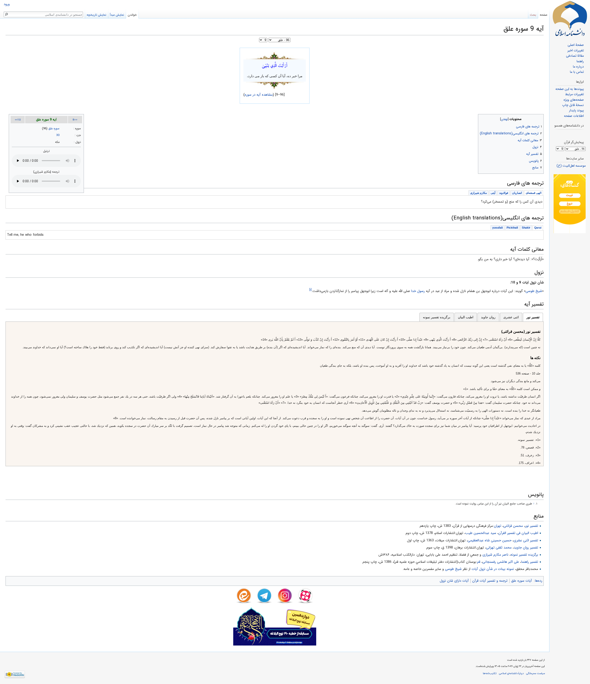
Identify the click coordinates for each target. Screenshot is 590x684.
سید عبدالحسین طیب (480, 533)
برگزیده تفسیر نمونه (436, 317)
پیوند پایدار (576, 110)
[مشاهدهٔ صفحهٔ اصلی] (569, 18)
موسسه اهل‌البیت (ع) (571, 165)
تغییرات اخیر (575, 50)
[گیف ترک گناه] (570, 203)
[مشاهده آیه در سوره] (275, 55)
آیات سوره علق (521, 581)
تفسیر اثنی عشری (525, 540)
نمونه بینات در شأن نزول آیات (493, 569)
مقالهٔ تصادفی (575, 56)
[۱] (310, 290)
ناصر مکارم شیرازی (495, 554)
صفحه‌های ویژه (573, 100)
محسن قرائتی (513, 526)
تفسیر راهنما (529, 562)
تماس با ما (577, 72)
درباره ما (578, 66)
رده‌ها (538, 581)
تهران (497, 526)
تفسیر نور (533, 317)
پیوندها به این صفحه (569, 89)
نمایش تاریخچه (96, 14)
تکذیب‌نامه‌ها (489, 673)
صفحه (543, 14)
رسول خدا (418, 291)
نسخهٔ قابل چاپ (573, 105)
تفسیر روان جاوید (526, 547)
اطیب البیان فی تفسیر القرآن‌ (518, 533)
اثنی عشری (511, 317)
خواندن (132, 14)
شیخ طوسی (453, 569)
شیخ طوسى (533, 291)
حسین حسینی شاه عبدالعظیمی (489, 540)
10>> (18, 120)
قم (478, 562)
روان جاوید (488, 317)
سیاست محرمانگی (535, 673)
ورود (7, 4)
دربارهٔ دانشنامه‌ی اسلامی (511, 673)
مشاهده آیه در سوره (259, 94)
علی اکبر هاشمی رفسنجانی (500, 562)
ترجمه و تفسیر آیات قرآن (489, 581)
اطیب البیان (465, 317)
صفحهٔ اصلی (576, 45)
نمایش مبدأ (117, 14)
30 (57, 135)
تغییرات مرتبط (574, 94)
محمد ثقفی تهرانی (499, 547)
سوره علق (53, 128)
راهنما (580, 61)
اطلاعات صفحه (574, 116)
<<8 (75, 120)
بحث (533, 14)
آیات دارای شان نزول (454, 581)
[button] (539, 118)
